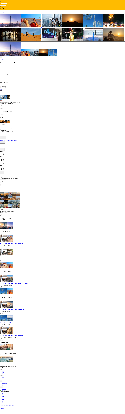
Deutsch (2, 395)
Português (3, 400)
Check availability (2, 408)
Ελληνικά (3, 396)
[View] (2, 195)
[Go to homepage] (4, 2)
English (2, 393)
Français (2, 397)
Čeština (2, 394)
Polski (2, 401)
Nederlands (3, 399)
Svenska (2, 402)
